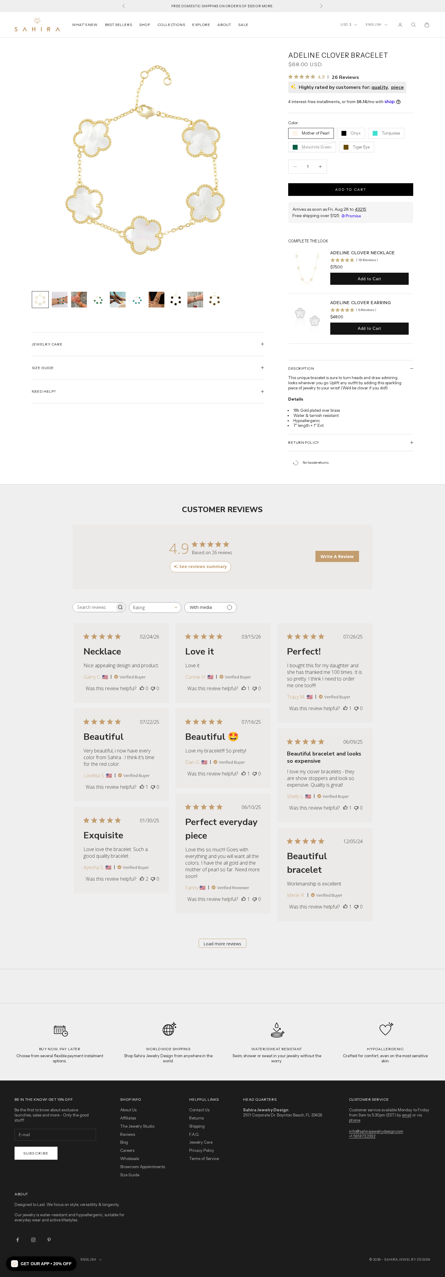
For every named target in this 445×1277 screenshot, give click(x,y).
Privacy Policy (201, 1150)
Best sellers (118, 25)
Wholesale (129, 1158)
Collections (171, 25)
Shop (144, 25)
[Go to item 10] (214, 299)
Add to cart (351, 189)
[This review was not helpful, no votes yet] (153, 688)
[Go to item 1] (40, 299)
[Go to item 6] (137, 299)
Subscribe (36, 1153)
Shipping (197, 1126)
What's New (85, 25)
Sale (243, 25)
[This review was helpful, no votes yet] (142, 688)
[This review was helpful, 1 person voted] (244, 688)
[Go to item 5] (117, 299)
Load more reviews (222, 944)
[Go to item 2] (59, 299)
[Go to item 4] (98, 299)
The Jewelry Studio (137, 1126)
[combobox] (155, 607)
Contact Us (199, 1109)
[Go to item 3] (79, 299)
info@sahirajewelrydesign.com (376, 1131)
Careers (127, 1150)
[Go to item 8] (175, 299)
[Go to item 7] (156, 299)
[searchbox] (94, 607)
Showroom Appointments (142, 1166)
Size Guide (129, 1174)
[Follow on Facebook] (18, 1240)
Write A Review (337, 556)
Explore (201, 25)
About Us (128, 1109)
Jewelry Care (201, 1142)
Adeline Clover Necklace (362, 252)
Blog (124, 1142)
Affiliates (128, 1118)
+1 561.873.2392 (362, 1136)
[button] (41, 1263)
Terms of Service (204, 1158)
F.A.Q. (194, 1134)
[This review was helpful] (142, 879)
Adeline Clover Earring (360, 302)
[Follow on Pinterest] (49, 1240)
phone (354, 1120)
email (406, 1115)
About (224, 25)
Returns (196, 1118)
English (373, 24)
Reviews (127, 1134)
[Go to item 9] (195, 299)
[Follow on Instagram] (33, 1240)
